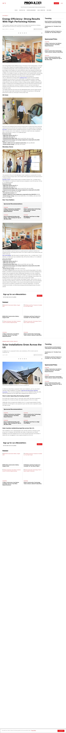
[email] (26, 33)
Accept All (61, 730)
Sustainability (5, 15)
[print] (41, 33)
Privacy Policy (33, 730)
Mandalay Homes (6, 179)
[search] (5, 3)
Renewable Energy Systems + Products (10, 341)
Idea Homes (49, 10)
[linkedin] (20, 33)
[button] (3, 3)
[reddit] (24, 33)
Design (16, 10)
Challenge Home (23, 77)
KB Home (4, 129)
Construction (22, 10)
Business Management (31, 10)
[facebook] (18, 33)
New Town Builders (6, 255)
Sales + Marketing (41, 10)
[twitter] (22, 33)
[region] (33, 731)
